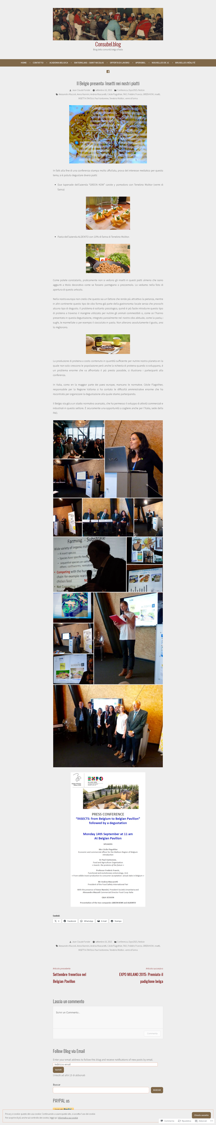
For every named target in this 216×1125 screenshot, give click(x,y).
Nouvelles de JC (160, 62)
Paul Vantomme (101, 98)
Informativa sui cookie (68, 1117)
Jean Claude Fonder (81, 90)
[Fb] (108, 71)
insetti (157, 94)
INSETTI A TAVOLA (86, 98)
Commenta (152, 1033)
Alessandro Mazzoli (67, 94)
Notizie (141, 90)
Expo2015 (133, 90)
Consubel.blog (108, 44)
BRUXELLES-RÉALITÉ (185, 62)
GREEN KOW (148, 94)
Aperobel (140, 62)
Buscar (56, 1084)
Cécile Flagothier (114, 94)
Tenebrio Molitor (116, 98)
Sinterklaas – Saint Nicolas (89, 62)
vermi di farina (131, 98)
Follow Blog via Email (69, 1050)
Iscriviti (58, 1070)
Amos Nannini (83, 94)
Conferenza (122, 90)
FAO (125, 94)
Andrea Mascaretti (98, 94)
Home (24, 62)
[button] (79, 439)
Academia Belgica (59, 62)
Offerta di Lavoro (119, 62)
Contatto (38, 62)
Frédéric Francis (135, 94)
